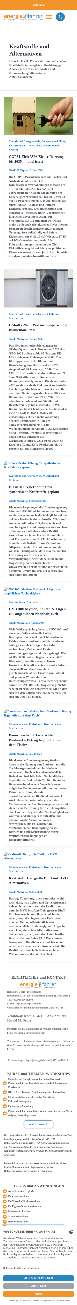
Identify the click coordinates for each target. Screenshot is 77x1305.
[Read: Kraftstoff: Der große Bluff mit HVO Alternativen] (38, 856)
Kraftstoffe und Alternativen (25, 145)
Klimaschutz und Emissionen (25, 724)
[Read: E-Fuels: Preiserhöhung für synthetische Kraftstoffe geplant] (38, 465)
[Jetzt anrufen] (60, 16)
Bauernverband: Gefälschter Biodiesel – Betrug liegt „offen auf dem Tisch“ (36, 740)
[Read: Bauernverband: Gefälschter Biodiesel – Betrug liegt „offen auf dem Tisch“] (38, 713)
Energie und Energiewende (24, 141)
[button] (49, 16)
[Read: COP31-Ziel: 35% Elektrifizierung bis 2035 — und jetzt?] (38, 115)
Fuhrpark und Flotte (53, 141)
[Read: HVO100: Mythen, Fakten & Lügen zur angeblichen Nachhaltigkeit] (38, 591)
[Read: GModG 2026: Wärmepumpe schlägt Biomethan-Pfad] (38, 288)
